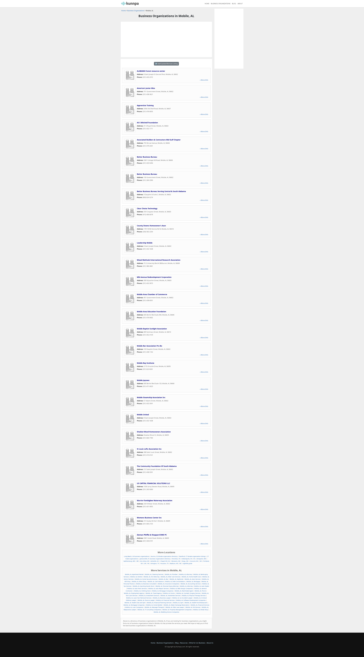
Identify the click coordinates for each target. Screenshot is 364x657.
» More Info (204, 80)
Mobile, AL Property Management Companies (177, 610)
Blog (234, 4)
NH (201, 561)
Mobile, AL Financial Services (165, 600)
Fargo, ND (185, 561)
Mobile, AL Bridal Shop (200, 610)
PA (148, 563)
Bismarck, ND (176, 561)
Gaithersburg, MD (129, 561)
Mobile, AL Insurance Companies (168, 584)
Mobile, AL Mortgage (193, 581)
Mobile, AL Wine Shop (139, 581)
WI (180, 563)
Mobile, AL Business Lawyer (162, 598)
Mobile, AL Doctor (169, 593)
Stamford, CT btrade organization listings (192, 556)
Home (207, 4)
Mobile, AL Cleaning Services (154, 574)
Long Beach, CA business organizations (136, 556)
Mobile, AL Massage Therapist (154, 607)
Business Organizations (220, 4)
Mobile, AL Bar (163, 579)
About (240, 4)
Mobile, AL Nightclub (176, 579)
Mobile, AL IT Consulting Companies (149, 610)
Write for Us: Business (197, 643)
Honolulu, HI (176, 559)
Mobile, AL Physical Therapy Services (194, 595)
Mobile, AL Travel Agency (154, 593)
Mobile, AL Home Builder (154, 605)
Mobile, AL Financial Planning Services (159, 603)
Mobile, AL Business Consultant (146, 584)
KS (194, 559)
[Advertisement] (166, 39)
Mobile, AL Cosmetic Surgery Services (188, 593)
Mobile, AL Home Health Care (191, 577)
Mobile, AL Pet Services (193, 607)
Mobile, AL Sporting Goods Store (143, 586)
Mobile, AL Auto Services (193, 579)
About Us (210, 643)
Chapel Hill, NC (165, 561)
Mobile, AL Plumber (171, 574)
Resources (184, 643)
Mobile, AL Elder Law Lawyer (175, 607)
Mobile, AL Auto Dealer (201, 586)
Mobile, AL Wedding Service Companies (166, 612)
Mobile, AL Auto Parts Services (137, 588)
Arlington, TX (155, 563)
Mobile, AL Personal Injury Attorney (167, 586)
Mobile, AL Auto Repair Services (158, 588)
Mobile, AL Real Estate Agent (184, 591)
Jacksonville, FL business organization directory (155, 559)
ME (138, 561)
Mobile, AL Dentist (136, 577)
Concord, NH (194, 561)
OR (145, 563)
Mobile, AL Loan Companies (134, 607)
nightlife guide (187, 563)
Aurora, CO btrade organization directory (164, 556)
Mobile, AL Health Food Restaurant (196, 603)
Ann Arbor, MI (144, 561)
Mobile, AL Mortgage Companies (162, 591)
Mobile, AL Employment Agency (134, 593)
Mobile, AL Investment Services (149, 595)
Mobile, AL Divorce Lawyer (146, 600)
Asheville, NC (155, 561)
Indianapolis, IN (187, 559)
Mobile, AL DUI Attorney (151, 577)
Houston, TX (164, 563)
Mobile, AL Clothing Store (142, 591)
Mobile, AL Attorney (185, 574)
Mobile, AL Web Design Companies (181, 588)
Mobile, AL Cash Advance (156, 581)
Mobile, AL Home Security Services (146, 579)
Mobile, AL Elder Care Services (170, 577)
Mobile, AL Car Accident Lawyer (182, 598)
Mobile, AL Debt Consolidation (175, 581)
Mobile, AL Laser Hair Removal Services (138, 598)
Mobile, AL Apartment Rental (134, 574)
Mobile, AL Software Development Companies (191, 600)
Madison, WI (174, 563)
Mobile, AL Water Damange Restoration (176, 605)
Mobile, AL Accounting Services (191, 584)
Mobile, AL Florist (200, 591)
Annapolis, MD (201, 559)
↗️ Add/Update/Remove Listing (166, 64)
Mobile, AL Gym (178, 603)
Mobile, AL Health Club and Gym (135, 603)
